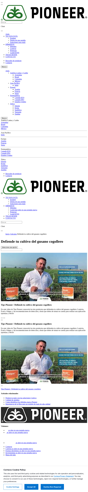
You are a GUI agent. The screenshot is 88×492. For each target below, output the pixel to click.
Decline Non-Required (52, 487)
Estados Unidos (20, 102)
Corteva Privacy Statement (64, 476)
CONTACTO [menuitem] (11, 57)
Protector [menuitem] (13, 51)
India (16, 85)
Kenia (17, 108)
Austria (17, 89)
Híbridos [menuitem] (13, 46)
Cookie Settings (12, 487)
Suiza (17, 93)
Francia (17, 91)
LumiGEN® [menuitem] (14, 53)
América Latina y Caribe (19, 73)
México (17, 81)
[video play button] (2, 385)
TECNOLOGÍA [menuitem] (12, 36)
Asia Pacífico (15, 83)
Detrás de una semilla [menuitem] (18, 40)
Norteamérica (15, 96)
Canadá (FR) (19, 100)
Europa (12, 87)
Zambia (17, 114)
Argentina (18, 75)
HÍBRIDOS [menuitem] (10, 44)
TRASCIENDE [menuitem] (11, 55)
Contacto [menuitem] (9, 63)
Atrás (7, 34)
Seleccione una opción (9, 247)
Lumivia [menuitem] (13, 49)
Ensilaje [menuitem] (13, 38)
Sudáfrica (18, 110)
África (12, 104)
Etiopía (17, 106)
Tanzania (18, 112)
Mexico (4, 67)
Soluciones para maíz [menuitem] (17, 42)
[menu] (2, 2)
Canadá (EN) (19, 98)
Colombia (18, 79)
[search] (2, 230)
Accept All (31, 487)
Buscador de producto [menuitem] (13, 61)
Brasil (17, 77)
